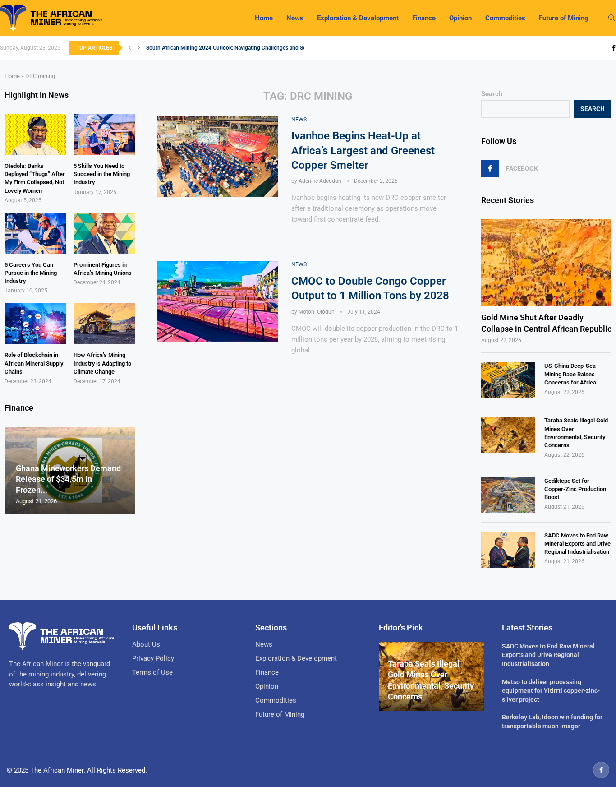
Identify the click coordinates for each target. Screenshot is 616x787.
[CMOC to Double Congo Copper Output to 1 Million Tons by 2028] (217, 301)
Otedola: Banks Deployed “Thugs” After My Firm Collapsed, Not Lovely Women (35, 178)
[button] (129, 48)
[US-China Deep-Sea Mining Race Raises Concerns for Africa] (508, 380)
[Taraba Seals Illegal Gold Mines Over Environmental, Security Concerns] (508, 435)
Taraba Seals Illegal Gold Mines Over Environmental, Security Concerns (576, 433)
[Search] (611, 18)
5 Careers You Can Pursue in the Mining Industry (31, 272)
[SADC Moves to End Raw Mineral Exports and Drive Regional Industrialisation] (508, 550)
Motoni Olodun (317, 312)
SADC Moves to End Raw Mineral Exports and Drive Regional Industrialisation (577, 543)
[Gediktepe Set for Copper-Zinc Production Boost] (508, 495)
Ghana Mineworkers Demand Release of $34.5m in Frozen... (68, 479)
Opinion (460, 18)
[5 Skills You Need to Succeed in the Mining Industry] (104, 134)
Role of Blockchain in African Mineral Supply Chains (34, 363)
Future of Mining (563, 18)
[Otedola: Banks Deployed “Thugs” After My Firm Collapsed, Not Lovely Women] (35, 134)
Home (264, 18)
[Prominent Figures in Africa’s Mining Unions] (104, 233)
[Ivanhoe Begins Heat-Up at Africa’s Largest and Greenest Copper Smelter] (217, 156)
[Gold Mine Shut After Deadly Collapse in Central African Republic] (546, 262)
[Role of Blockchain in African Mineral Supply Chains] (35, 323)
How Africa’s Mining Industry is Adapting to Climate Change (102, 363)
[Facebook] (613, 47)
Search (491, 94)
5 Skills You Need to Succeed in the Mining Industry (102, 173)
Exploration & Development (358, 18)
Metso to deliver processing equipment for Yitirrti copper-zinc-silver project (551, 690)
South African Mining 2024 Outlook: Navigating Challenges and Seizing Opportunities (249, 48)
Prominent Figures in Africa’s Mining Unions (103, 268)
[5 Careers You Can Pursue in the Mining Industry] (35, 233)
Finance (424, 18)
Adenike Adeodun (320, 181)
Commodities (505, 18)
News (294, 18)
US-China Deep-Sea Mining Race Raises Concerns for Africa (570, 373)
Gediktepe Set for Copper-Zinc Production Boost (575, 488)
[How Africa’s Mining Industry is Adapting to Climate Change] (104, 323)
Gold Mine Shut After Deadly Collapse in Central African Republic (546, 323)
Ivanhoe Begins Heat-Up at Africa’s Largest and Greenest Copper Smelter (363, 150)
